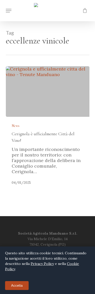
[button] (8, 10)
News (16, 126)
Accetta (17, 285)
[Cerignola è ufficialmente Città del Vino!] (47, 91)
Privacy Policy (42, 263)
